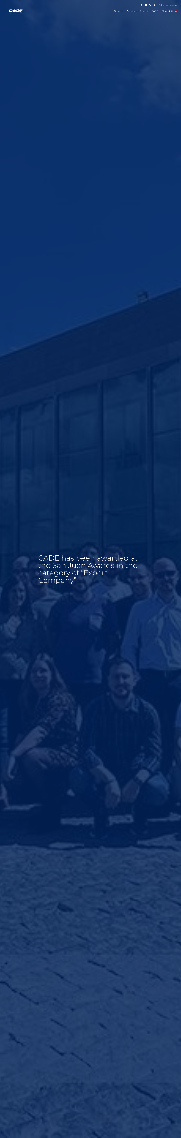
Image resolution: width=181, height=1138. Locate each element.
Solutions (132, 11)
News (165, 11)
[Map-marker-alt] (154, 5)
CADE (155, 11)
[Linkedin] (141, 5)
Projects (144, 11)
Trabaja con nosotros (168, 5)
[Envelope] (146, 5)
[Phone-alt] (150, 5)
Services (118, 11)
